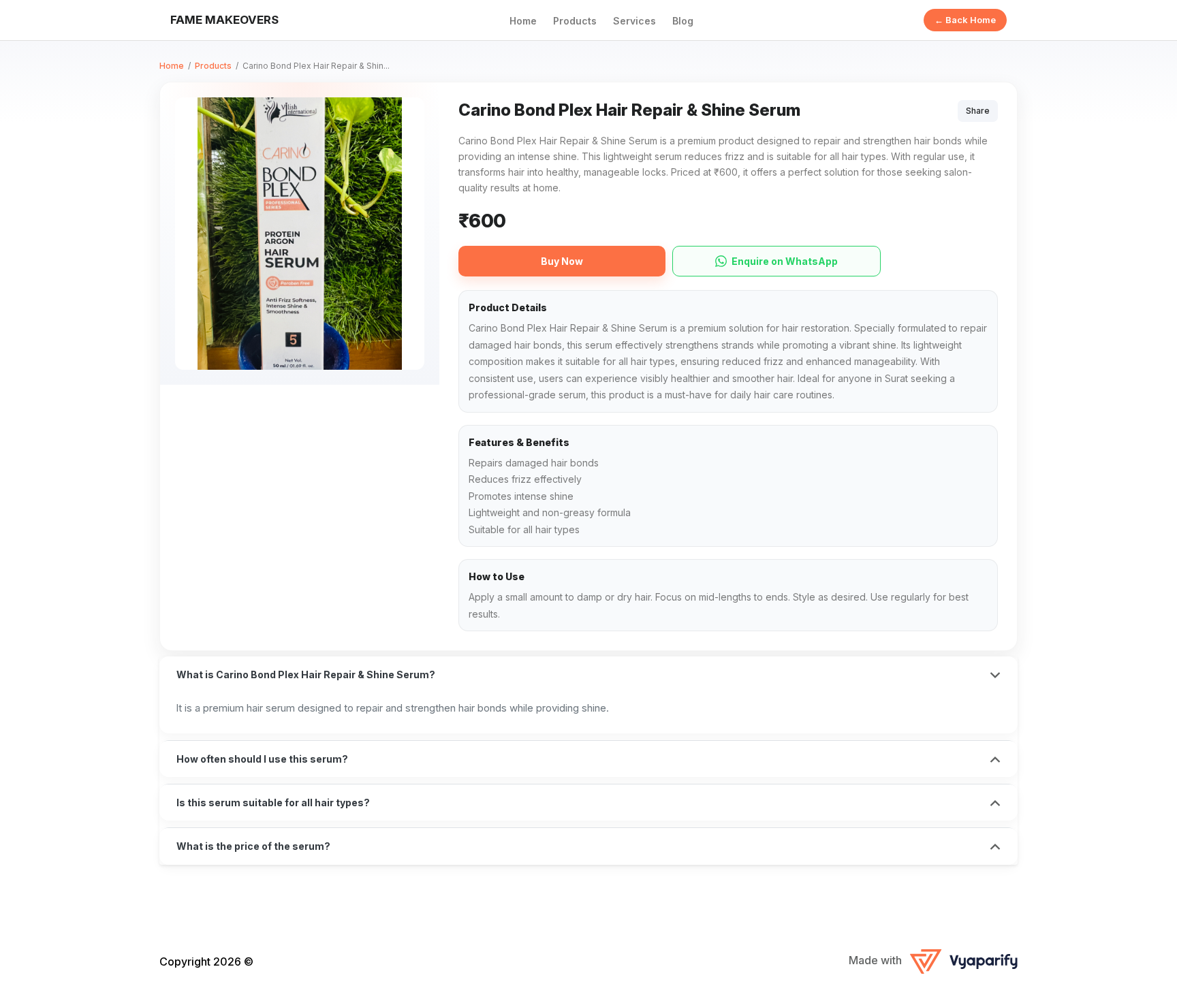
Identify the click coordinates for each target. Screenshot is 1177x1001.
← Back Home (965, 19)
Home (523, 21)
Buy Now (562, 261)
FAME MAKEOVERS (224, 20)
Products (575, 21)
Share (978, 111)
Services (634, 21)
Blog (682, 21)
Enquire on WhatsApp (785, 261)
